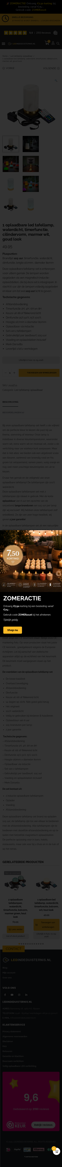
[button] (57, 534)
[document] (31, 583)
